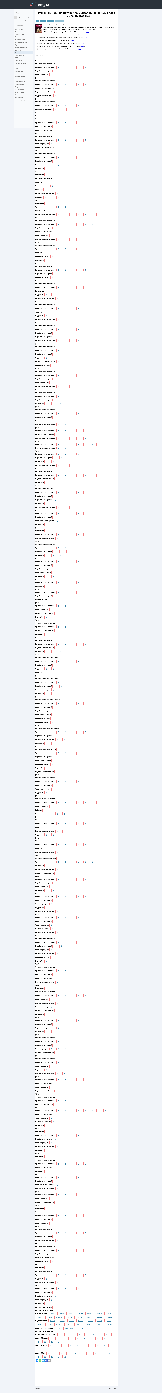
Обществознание (20, 73)
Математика (19, 29)
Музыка (17, 66)
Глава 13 (89, 1317)
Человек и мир (20, 76)
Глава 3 (71, 1313)
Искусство (18, 87)
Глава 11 (69, 1317)
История (18, 52)
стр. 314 (80, 1328)
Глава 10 (59, 1317)
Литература (19, 71)
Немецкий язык (20, 39)
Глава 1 (52, 1313)
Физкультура (19, 97)
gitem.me (34, 3)
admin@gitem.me (113, 1388)
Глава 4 (80, 1313)
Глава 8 (40, 1317)
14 (58, 1342)
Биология (18, 50)
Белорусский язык (21, 42)
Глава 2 (61, 1313)
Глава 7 (108, 1313)
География (18, 60)
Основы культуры (21, 100)
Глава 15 (109, 1317)
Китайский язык (20, 89)
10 (20, 20)
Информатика (19, 55)
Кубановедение (20, 92)
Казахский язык (20, 94)
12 (45, 1342)
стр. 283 (58, 1328)
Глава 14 (99, 1317)
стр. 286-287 (69, 1328)
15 (65, 1357)
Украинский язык (20, 45)
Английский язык (20, 31)
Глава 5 (89, 1313)
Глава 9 (49, 1317)
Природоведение (20, 63)
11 (25, 20)
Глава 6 (99, 1313)
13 (52, 1342)
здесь (87, 32)
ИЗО (16, 68)
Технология (19, 79)
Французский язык (21, 47)
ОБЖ (16, 58)
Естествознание (20, 81)
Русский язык (19, 34)
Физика (17, 37)
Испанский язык (20, 84)
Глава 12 (79, 1317)
